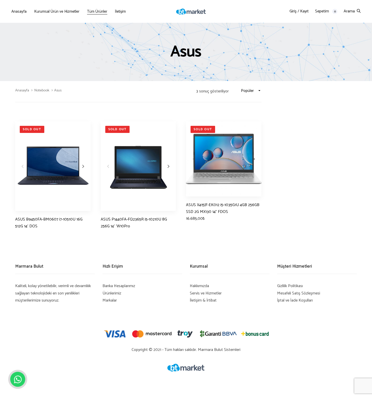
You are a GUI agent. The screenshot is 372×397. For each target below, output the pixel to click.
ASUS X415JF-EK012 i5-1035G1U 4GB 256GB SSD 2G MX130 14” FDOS (222, 208)
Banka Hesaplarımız (118, 286)
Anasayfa (22, 90)
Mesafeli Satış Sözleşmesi (298, 293)
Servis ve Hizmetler (206, 293)
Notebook (41, 90)
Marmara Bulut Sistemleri (219, 349)
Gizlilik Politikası (290, 286)
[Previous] (22, 166)
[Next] (83, 166)
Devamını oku (26, 236)
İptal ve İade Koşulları (295, 300)
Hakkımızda (199, 286)
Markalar (109, 300)
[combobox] (251, 91)
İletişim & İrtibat (203, 300)
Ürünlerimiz (111, 293)
